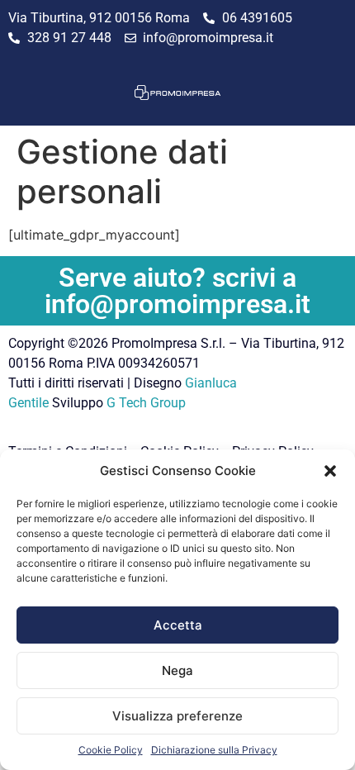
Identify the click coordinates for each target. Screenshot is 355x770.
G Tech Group (146, 403)
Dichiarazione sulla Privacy (214, 750)
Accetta (178, 625)
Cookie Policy (110, 750)
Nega (177, 670)
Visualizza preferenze (177, 716)
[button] (330, 471)
